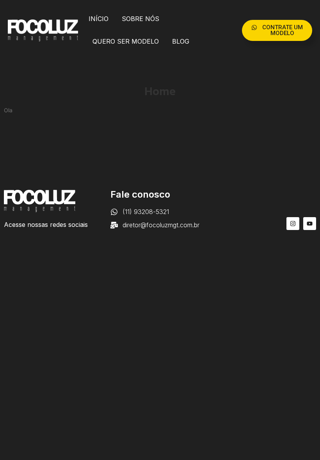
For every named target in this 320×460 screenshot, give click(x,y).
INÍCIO (98, 19)
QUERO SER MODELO (125, 41)
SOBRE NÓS (140, 19)
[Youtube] (309, 223)
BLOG (180, 41)
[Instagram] (292, 223)
